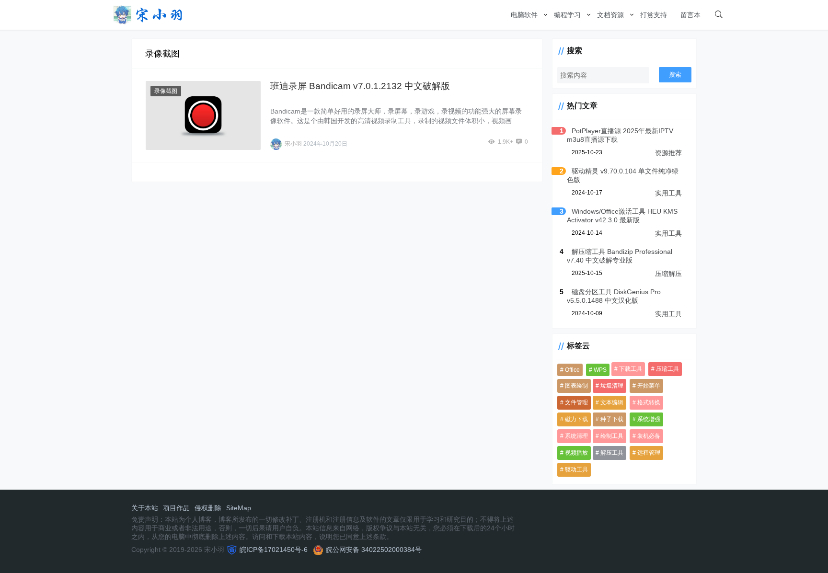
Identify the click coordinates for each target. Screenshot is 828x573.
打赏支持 (653, 15)
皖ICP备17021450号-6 (274, 549)
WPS (600, 370)
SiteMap (238, 508)
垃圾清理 (611, 385)
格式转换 (648, 402)
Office (572, 370)
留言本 (690, 15)
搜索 (675, 74)
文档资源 (610, 15)
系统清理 (576, 436)
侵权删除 (208, 508)
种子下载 (611, 419)
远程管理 (648, 452)
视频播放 (576, 452)
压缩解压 (668, 273)
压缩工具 (667, 369)
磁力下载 (576, 419)
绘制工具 (611, 436)
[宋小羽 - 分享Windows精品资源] (148, 14)
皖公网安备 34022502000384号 (374, 549)
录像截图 (165, 91)
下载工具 (630, 369)
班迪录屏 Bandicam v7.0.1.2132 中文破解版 (360, 86)
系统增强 (648, 419)
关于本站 (144, 508)
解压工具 (611, 452)
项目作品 (176, 508)
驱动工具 (576, 469)
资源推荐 (668, 153)
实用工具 (668, 193)
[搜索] (718, 15)
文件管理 (576, 402)
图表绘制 (576, 385)
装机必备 (648, 436)
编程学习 (567, 15)
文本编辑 (611, 402)
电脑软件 (524, 15)
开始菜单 (648, 385)
